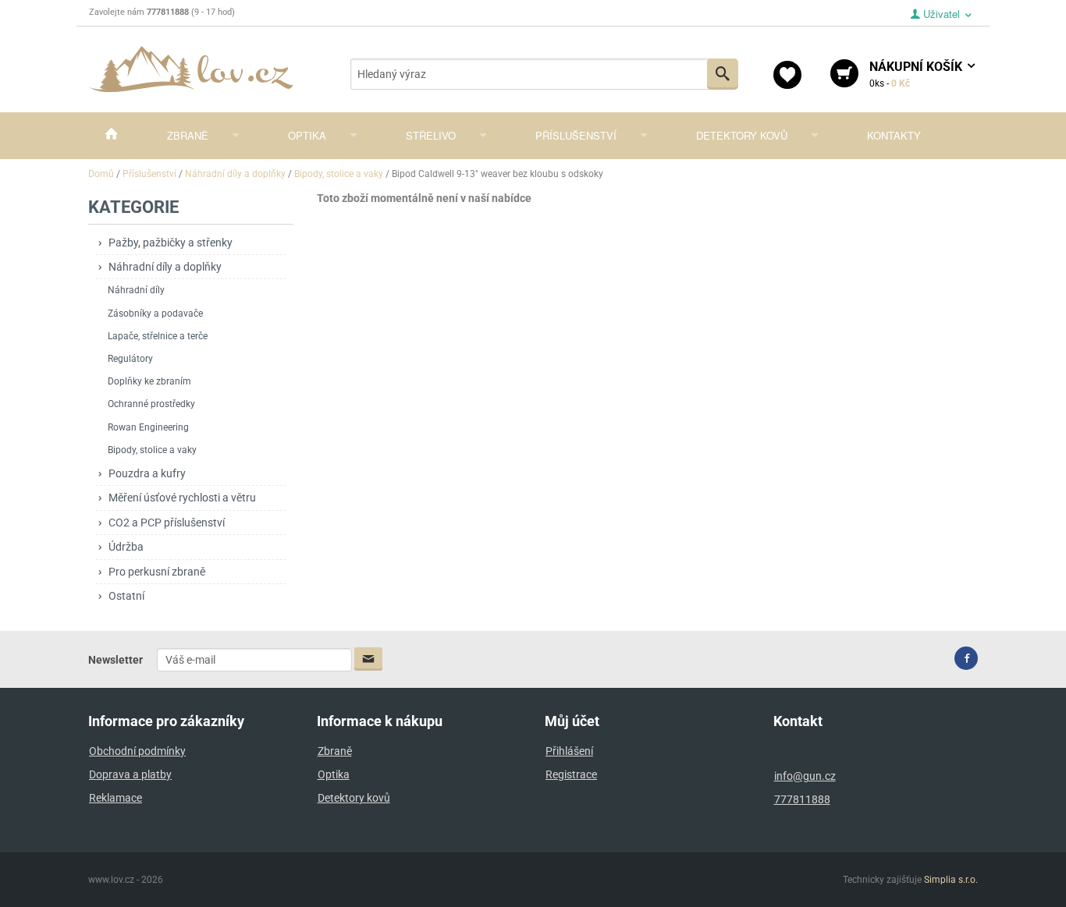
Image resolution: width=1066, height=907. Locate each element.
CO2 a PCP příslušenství (166, 522)
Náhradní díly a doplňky (165, 266)
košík (917, 74)
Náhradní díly (136, 290)
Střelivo (431, 135)
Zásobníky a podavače (155, 313)
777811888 (802, 799)
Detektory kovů (741, 135)
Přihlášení (569, 751)
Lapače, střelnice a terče (158, 336)
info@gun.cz (805, 776)
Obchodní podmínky (137, 751)
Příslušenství (576, 135)
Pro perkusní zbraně (156, 571)
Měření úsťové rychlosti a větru (182, 497)
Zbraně (187, 135)
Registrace (571, 774)
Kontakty (894, 135)
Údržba (126, 546)
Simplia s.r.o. (951, 879)
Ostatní (126, 596)
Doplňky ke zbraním (149, 381)
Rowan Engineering (148, 427)
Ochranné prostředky (151, 404)
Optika (307, 135)
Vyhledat (722, 74)
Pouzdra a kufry (147, 473)
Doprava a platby (130, 774)
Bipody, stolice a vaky (152, 450)
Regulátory (130, 358)
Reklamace (115, 798)
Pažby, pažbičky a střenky (170, 242)
